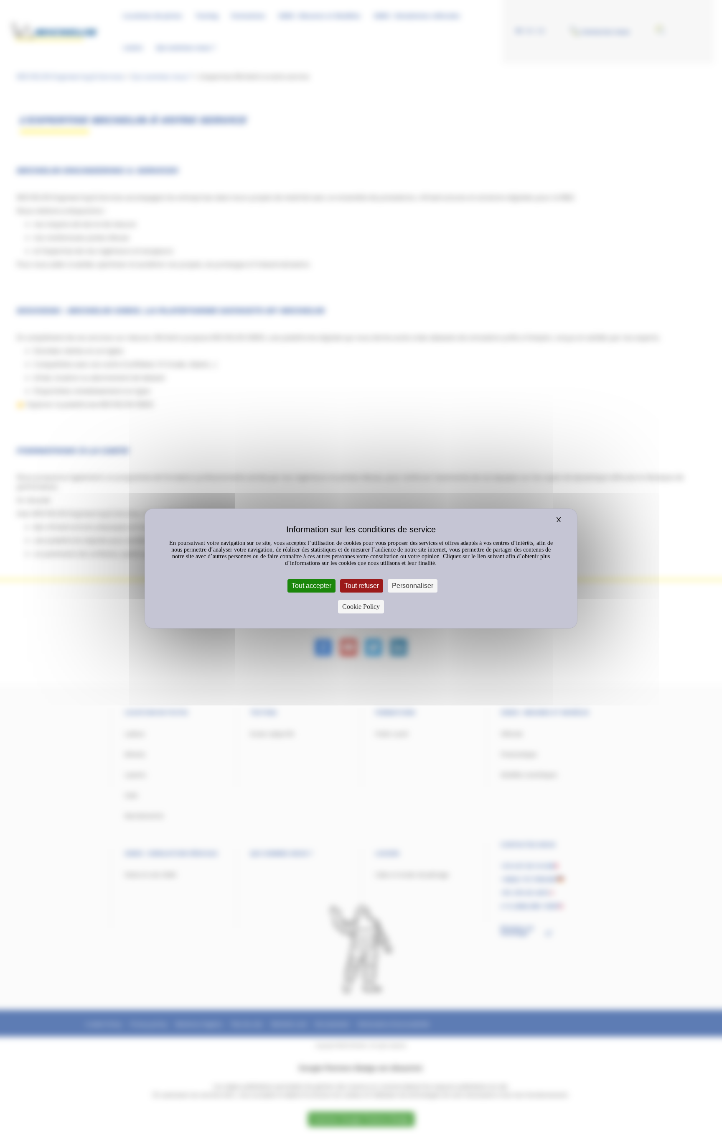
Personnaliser (412, 585)
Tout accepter (311, 585)
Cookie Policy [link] (361, 606)
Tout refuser (361, 585)
